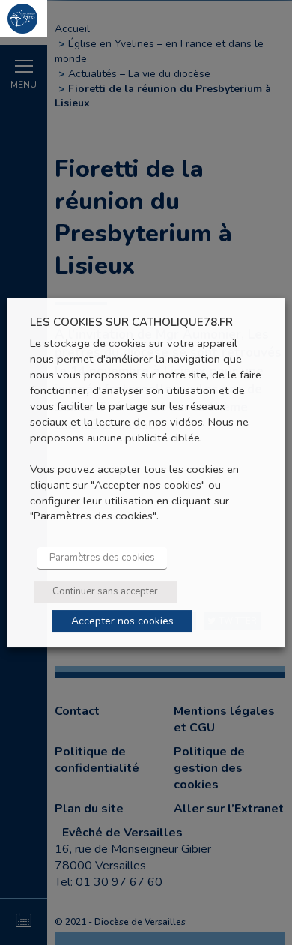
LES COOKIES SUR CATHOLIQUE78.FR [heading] (131, 322)
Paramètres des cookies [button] (102, 557)
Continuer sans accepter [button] (105, 591)
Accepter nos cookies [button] (122, 621)
